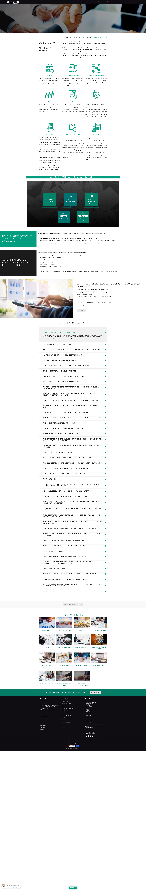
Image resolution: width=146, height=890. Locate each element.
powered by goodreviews (16, 887)
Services (100, 1)
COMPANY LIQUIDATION (66, 710)
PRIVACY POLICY (42, 727)
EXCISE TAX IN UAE (46, 630)
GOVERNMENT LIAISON (66, 712)
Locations (107, 1)
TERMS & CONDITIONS (43, 725)
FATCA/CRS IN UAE (64, 665)
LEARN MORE (80, 310)
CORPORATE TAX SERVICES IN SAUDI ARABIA (72, 604)
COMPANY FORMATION (66, 701)
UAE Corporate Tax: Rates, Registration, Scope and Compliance (49, 712)
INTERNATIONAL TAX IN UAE (82, 647)
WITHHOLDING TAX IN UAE (99, 630)
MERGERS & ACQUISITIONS (66, 715)
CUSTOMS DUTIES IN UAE (64, 630)
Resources (93, 1)
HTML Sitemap (42, 729)
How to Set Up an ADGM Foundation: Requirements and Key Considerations (49, 716)
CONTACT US (94, 692)
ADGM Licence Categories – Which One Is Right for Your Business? (49, 709)
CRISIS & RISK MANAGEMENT (67, 717)
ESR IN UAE (47, 647)
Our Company (84, 1)
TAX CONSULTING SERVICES (66, 703)
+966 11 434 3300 (140, 2)
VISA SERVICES (64, 719)
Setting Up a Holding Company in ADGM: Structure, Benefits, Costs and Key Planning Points (49, 706)
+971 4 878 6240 (129, 2)
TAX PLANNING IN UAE (81, 665)
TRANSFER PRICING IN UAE (64, 647)
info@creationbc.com (118, 2)
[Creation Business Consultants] (20, 2)
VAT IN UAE (82, 630)
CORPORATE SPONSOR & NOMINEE (68, 708)
